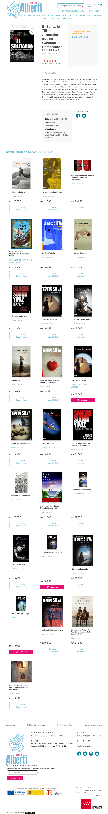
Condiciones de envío (93, 725)
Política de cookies (65, 725)
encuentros (34, 16)
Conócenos (10, 725)
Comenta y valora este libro (51, 63)
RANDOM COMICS (59, 119)
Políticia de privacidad (36, 725)
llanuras (96, 16)
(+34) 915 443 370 (84, 741)
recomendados (83, 16)
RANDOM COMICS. (49, 53)
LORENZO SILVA (77, 384)
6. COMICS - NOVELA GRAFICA (19, 27)
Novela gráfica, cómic (20, 25)
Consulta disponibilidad (21, 208)
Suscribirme (15, 778)
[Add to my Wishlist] (32, 31)
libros (23, 16)
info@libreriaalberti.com (85, 746)
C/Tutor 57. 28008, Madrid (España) (89, 736)
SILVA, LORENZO (18, 196)
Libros (12, 25)
